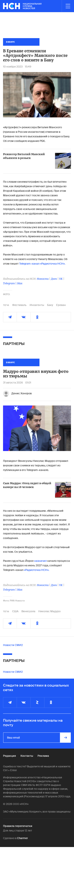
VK (61, 279)
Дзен (54, 279)
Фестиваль (19, 305)
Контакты (26, 755)
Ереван (61, 305)
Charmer (22, 838)
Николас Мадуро (49, 611)
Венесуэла (28, 611)
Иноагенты (37, 305)
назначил (40, 561)
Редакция (9, 755)
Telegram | (10, 283)
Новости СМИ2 (13, 645)
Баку (50, 305)
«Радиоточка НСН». (36, 570)
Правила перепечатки (17, 826)
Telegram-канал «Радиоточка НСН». (42, 263)
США (15, 611)
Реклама (43, 755)
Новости (43, 279)
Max (19, 283)
